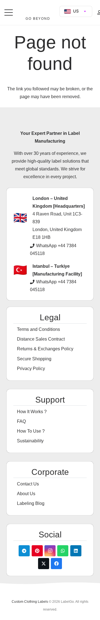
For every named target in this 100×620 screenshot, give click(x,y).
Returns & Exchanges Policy (45, 348)
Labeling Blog (30, 503)
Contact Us (28, 484)
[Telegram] (24, 550)
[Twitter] (43, 563)
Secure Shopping (34, 358)
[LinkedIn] (75, 550)
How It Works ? (32, 411)
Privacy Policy (31, 368)
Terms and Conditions (38, 329)
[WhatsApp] (62, 550)
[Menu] (8, 12)
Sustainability (30, 440)
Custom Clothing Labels (30, 602)
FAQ (21, 421)
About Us (26, 493)
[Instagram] (50, 550)
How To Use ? (31, 431)
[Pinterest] (37, 550)
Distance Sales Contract (41, 339)
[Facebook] (56, 563)
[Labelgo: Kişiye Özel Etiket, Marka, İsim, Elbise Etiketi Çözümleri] (38, 10)
